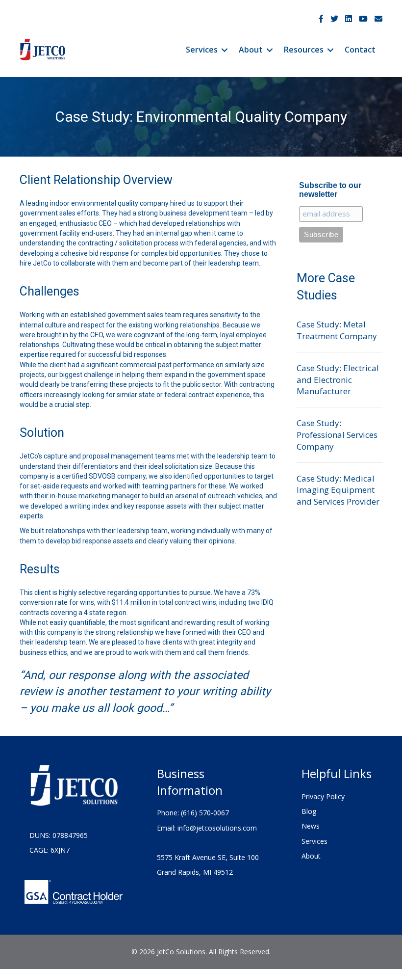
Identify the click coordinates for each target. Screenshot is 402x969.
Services (202, 49)
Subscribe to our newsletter (330, 189)
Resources (304, 49)
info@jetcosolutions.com (217, 828)
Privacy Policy (323, 796)
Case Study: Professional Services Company (337, 434)
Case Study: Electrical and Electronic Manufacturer (338, 379)
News (311, 826)
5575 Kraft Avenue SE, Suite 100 (208, 857)
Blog (309, 811)
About (251, 49)
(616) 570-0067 (205, 812)
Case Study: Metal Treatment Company (337, 330)
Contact (360, 49)
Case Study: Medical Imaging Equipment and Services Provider (338, 490)
